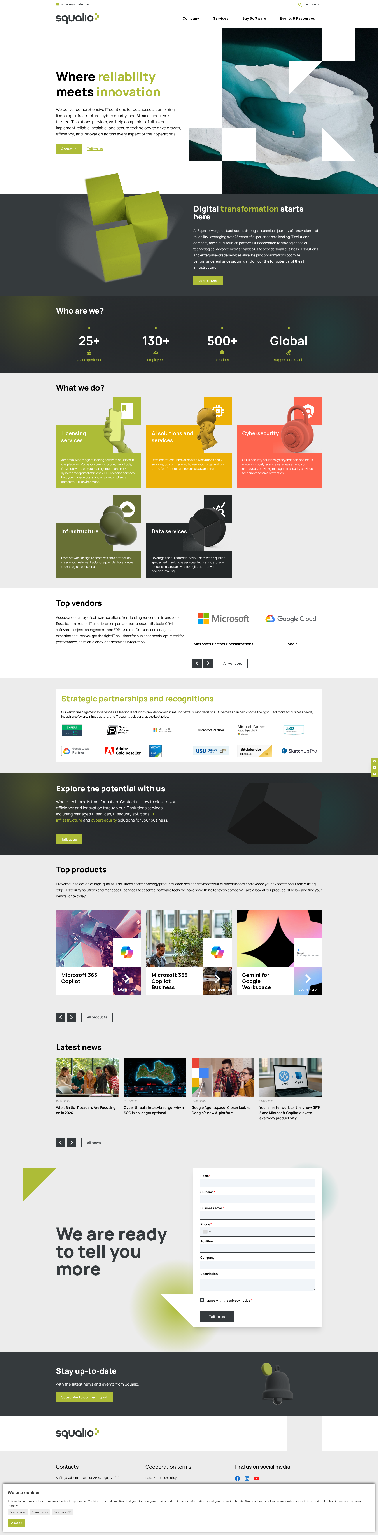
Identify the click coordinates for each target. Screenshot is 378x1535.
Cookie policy (40, 1512)
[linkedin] (374, 767)
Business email (211, 1208)
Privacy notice (17, 1512)
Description (209, 1274)
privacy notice (239, 1300)
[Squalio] (77, 18)
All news (94, 1142)
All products (97, 1017)
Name (204, 1176)
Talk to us (217, 1316)
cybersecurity (104, 820)
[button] (206, 1231)
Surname (207, 1192)
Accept (16, 1522)
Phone (205, 1224)
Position (206, 1241)
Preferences (61, 1512)
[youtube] (374, 774)
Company (207, 1257)
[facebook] (374, 761)
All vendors (232, 663)
